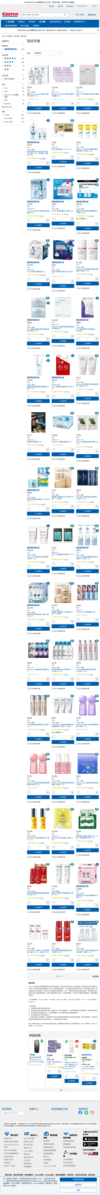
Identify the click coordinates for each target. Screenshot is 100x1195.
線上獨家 (42, 22)
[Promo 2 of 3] (63, 1090)
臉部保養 (23, 36)
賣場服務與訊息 (79, 22)
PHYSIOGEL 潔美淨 (74, 999)
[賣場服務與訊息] (85, 22)
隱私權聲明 (29, 1175)
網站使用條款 (18, 1175)
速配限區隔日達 (55, 22)
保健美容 (9, 36)
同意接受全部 (78, 1179)
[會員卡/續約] (29, 26)
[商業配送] (39, 26)
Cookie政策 (39, 1175)
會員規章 (70, 1175)
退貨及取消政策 (81, 1175)
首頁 (3, 36)
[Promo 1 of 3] (61, 1090)
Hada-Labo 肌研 (62, 999)
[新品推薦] (35, 22)
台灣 (94, 6)
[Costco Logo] (10, 14)
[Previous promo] (28, 1063)
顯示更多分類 (6, 107)
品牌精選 (67, 22)
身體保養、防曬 (90, 1024)
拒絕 (78, 1190)
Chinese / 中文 (81, 6)
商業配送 (36, 26)
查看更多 (78, 1185)
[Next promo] (97, 1063)
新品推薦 (32, 22)
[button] (66, 15)
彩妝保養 (16, 36)
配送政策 (91, 1175)
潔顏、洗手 (80, 1024)
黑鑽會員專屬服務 (10, 26)
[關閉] (98, 30)
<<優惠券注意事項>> (76, 30)
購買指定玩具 (46, 2)
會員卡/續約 (24, 26)
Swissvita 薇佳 (43, 999)
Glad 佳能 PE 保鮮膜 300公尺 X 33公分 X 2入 (88, 1069)
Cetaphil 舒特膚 (91, 999)
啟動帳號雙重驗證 (30, 1126)
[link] (38, 85)
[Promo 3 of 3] (65, 1090)
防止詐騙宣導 (89, 1124)
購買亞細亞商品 (39, 30)
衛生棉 (40, 1026)
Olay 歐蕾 (52, 999)
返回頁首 (96, 976)
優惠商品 (21, 22)
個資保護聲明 (61, 1175)
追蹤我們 (83, 1108)
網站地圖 (8, 1175)
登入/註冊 (80, 14)
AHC (83, 999)
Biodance (31, 1002)
